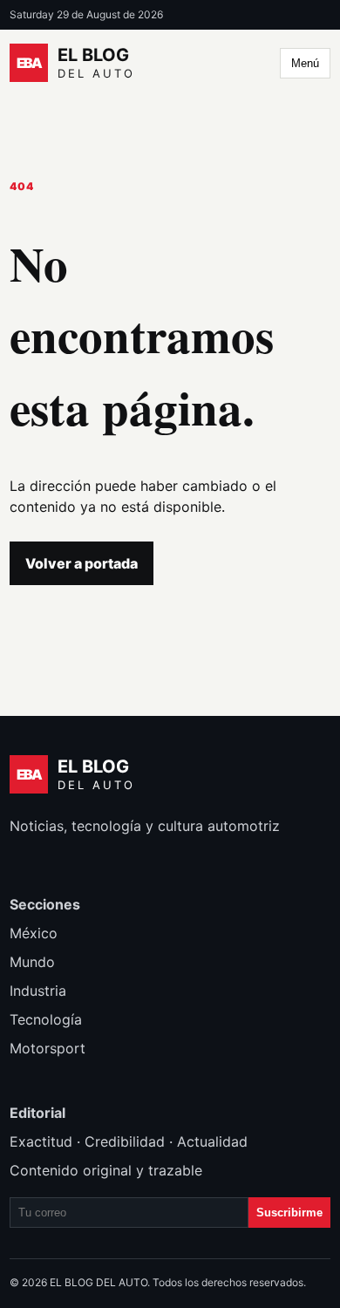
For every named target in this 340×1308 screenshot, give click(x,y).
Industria (38, 990)
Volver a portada (81, 563)
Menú (305, 63)
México (34, 933)
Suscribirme (289, 1212)
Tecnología (46, 1019)
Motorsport (47, 1048)
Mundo (32, 962)
